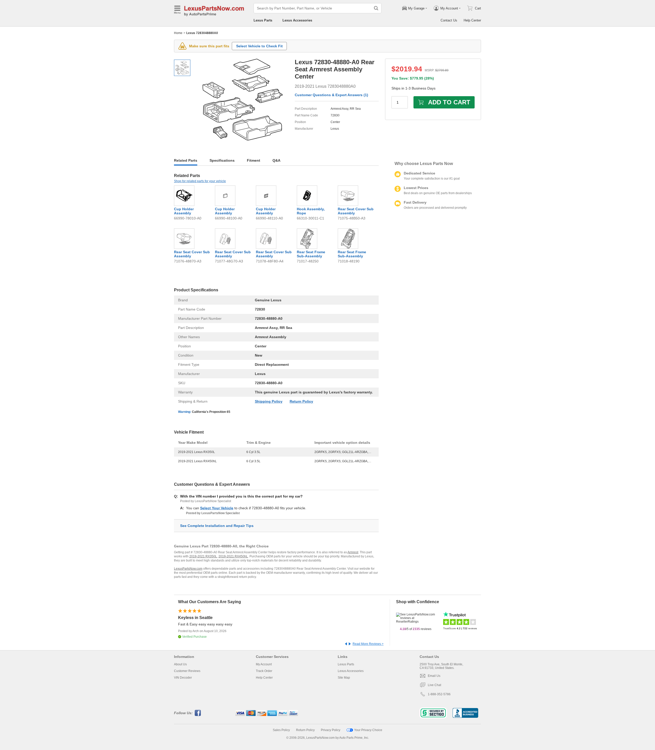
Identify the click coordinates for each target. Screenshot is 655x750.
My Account (264, 664)
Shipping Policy (268, 401)
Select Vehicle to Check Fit (259, 46)
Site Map (344, 677)
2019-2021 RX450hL (233, 556)
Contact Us (449, 20)
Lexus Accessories (297, 20)
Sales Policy (281, 730)
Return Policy (301, 401)
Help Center (472, 20)
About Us (180, 664)
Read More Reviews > (368, 644)
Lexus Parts (263, 20)
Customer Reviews (187, 671)
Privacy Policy (330, 730)
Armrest (352, 552)
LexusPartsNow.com (188, 568)
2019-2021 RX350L (203, 556)
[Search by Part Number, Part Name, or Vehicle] (376, 8)
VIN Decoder (183, 677)
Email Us (434, 676)
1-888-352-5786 (439, 694)
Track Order (264, 671)
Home (178, 33)
